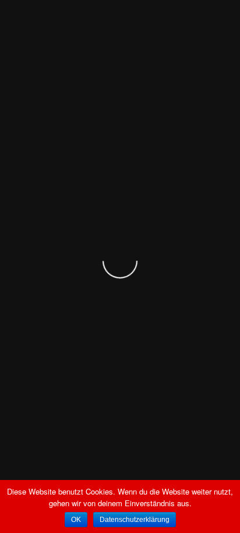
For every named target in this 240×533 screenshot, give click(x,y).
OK (76, 520)
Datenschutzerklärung (135, 520)
